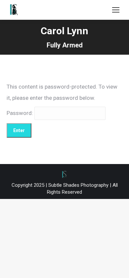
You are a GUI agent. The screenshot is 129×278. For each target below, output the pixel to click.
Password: (20, 113)
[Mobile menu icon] (115, 9)
